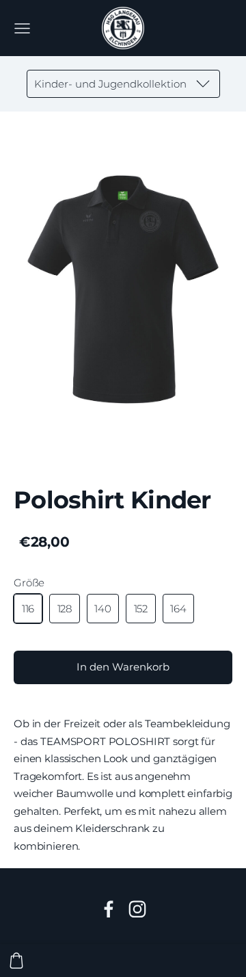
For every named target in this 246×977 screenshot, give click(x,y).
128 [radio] (64, 608)
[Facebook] (109, 909)
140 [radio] (102, 608)
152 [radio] (141, 608)
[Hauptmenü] (22, 28)
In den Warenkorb (123, 666)
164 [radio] (178, 608)
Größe (29, 582)
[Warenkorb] (16, 960)
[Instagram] (137, 909)
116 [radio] (28, 608)
